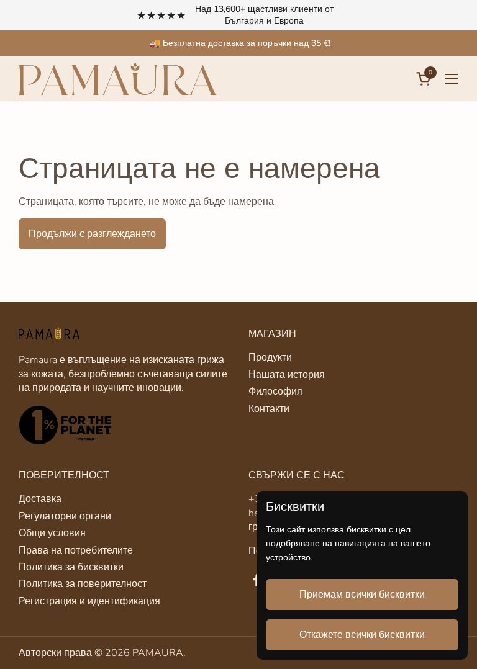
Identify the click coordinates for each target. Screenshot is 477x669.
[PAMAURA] (118, 78)
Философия (275, 391)
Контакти (268, 409)
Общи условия (52, 533)
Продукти (270, 357)
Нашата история (286, 375)
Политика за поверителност (83, 584)
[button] (425, 78)
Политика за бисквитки (71, 567)
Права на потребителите (76, 550)
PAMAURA (157, 653)
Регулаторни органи (65, 516)
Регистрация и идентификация (89, 601)
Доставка (40, 499)
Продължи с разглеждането (92, 234)
